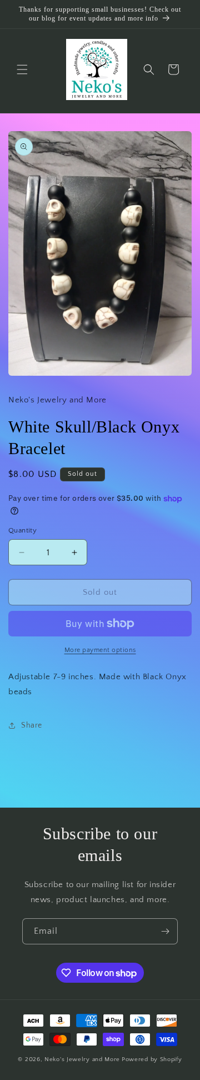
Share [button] (31, 725)
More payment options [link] (100, 650)
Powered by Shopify (152, 1059)
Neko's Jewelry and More (82, 1059)
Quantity (22, 530)
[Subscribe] (165, 931)
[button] (22, 69)
